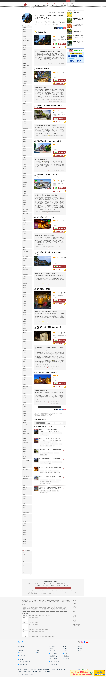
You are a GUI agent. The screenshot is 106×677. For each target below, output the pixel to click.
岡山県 (36, 631)
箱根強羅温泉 (25, 211)
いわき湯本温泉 (25, 128)
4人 (23, 556)
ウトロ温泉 (24, 38)
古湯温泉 (24, 498)
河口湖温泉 (24, 218)
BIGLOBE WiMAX (22, 655)
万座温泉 (24, 164)
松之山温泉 (24, 292)
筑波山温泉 (24, 184)
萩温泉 (24, 474)
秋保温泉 (24, 72)
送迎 (49, 472)
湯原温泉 (24, 465)
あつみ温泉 (24, 101)
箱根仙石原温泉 (25, 213)
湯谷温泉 (24, 384)
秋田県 (43, 615)
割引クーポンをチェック (60, 47)
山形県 (46, 615)
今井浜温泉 (24, 339)
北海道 (30, 615)
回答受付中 (49, 423)
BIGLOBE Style (67, 656)
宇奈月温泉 (24, 294)
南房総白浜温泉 (25, 195)
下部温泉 (24, 220)
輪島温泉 (24, 312)
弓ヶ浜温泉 (24, 359)
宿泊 (40, 445)
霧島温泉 (67, 609)
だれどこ (74, 608)
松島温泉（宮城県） (26, 81)
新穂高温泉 (24, 368)
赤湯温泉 (24, 99)
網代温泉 (24, 328)
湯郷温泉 (24, 467)
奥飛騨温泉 (24, 370)
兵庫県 (40, 629)
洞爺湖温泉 (24, 45)
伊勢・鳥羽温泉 (25, 386)
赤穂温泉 (24, 422)
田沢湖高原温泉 (25, 90)
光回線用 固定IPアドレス (54, 655)
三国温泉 (24, 316)
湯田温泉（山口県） (26, 476)
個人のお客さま (21, 646)
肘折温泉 (24, 114)
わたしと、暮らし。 (76, 612)
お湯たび (74, 611)
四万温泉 (24, 166)
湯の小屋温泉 (25, 182)
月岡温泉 (52, 607)
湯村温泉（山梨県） (26, 224)
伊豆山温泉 (24, 332)
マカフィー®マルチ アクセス (55, 662)
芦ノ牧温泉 (24, 123)
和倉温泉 (35, 608)
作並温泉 (24, 74)
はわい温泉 (24, 456)
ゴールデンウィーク (56, 481)
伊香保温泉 (41, 454)
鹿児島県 (49, 636)
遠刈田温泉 (24, 76)
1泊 (53, 445)
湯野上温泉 (24, 139)
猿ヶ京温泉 (24, 175)
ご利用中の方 (79, 646)
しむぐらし (39, 652)
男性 (23, 570)
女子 (23, 572)
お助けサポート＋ (22, 659)
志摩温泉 (24, 388)
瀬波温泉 (24, 287)
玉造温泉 (24, 458)
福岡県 (30, 636)
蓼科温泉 (24, 247)
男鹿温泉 (24, 87)
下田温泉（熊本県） (26, 512)
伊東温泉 (24, 321)
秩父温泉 (24, 186)
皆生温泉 (24, 451)
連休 (40, 483)
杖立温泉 (24, 516)
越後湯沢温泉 (25, 283)
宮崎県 (46, 636)
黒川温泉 (24, 505)
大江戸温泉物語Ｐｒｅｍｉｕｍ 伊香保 (49, 141)
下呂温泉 (24, 364)
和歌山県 (46, 629)
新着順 (39, 426)
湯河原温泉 (24, 202)
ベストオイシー (75, 615)
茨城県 (36, 617)
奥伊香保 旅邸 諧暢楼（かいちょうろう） (49, 328)
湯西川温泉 (24, 157)
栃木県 (30, 617)
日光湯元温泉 (33, 611)
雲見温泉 (24, 350)
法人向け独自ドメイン (54, 664)
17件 (62, 73)
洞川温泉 (24, 435)
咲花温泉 (24, 285)
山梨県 (30, 622)
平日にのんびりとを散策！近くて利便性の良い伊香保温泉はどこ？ (54, 135)
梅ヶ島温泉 (24, 343)
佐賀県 (33, 636)
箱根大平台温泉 (25, 209)
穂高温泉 (24, 265)
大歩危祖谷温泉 (25, 478)
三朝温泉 (24, 449)
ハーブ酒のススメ (76, 625)
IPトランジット (53, 659)
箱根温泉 (24, 200)
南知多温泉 (24, 382)
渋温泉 (24, 242)
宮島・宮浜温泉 (25, 469)
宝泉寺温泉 (24, 539)
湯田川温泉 (24, 117)
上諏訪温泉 (24, 240)
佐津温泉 (24, 429)
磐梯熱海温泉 (25, 137)
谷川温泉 (24, 177)
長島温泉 (24, 393)
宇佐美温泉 (24, 341)
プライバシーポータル (56, 669)
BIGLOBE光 (21, 650)
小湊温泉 (24, 191)
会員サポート (80, 651)
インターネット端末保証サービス (25, 661)
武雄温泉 (24, 496)
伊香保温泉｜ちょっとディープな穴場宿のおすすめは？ (51, 366)
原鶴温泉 (24, 492)
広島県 (40, 631)
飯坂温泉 (24, 126)
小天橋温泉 (24, 406)
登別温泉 (24, 29)
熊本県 (40, 636)
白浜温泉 (24, 438)
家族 (23, 552)
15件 (62, 112)
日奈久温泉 (24, 521)
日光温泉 (24, 155)
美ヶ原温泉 (24, 233)
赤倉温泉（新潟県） (26, 274)
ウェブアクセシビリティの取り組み (36, 669)
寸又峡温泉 (24, 352)
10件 (62, 181)
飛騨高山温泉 (25, 373)
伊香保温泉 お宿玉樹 (43, 289)
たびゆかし (75, 621)
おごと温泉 (24, 397)
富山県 (30, 624)
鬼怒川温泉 (24, 141)
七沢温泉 (24, 204)
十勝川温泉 (24, 31)
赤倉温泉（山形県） (26, 96)
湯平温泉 (24, 541)
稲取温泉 (24, 337)
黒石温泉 (24, 58)
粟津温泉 (24, 303)
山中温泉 (24, 301)
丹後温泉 (24, 411)
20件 (62, 37)
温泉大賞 (38, 650)
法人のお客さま (52, 646)
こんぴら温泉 (25, 480)
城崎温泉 (64, 608)
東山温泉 (24, 121)
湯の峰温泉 (24, 444)
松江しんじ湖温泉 (26, 460)
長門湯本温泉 (25, 471)
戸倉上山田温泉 (25, 251)
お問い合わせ (20, 669)
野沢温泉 (24, 227)
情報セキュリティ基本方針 (33, 671)
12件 (62, 145)
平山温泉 (24, 523)
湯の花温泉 (24, 415)
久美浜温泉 (24, 404)
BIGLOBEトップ (47, 671)
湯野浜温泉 (24, 119)
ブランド (65, 650)
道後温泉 (24, 485)
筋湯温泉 (24, 534)
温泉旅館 (47, 445)
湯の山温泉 (24, 395)
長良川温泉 (24, 375)
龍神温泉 (24, 447)
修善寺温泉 (24, 323)
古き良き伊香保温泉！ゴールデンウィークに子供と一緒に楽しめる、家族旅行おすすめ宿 (56, 168)
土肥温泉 (24, 355)
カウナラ (74, 619)
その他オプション (22, 666)
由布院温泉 (24, 530)
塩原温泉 (24, 146)
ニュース (65, 653)
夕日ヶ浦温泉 (25, 413)
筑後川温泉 (24, 489)
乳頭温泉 (24, 83)
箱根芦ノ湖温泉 (25, 206)
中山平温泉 (24, 78)
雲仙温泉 (24, 501)
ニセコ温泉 (24, 47)
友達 (23, 565)
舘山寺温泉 (24, 348)
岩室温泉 (24, 278)
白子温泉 (24, 193)
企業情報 (64, 646)
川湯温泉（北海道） (26, 40)
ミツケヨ (74, 620)
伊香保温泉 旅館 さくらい (45, 217)
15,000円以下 (48, 483)
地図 (55, 77)
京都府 (33, 629)
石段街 (51, 445)
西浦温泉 (24, 379)
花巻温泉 (24, 67)
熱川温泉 (24, 361)
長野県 (33, 622)
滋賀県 (30, 629)
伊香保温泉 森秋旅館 (43, 68)
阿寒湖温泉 (24, 36)
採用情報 (65, 655)
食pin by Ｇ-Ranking (76, 624)
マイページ (80, 648)
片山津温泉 (24, 305)
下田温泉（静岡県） (26, 325)
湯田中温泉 (24, 267)
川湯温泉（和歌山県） (26, 442)
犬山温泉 (24, 377)
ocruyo (74, 610)
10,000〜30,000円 (57, 472)
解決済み (59, 423)
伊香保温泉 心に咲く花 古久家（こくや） (49, 175)
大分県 (43, 636)
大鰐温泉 (24, 56)
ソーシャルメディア (67, 658)
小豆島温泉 (24, 483)
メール (79, 650)
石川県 (33, 624)
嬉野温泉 (24, 494)
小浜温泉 (24, 503)
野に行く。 (75, 617)
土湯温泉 (24, 132)
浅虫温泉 (24, 54)
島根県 (33, 631)
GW (50, 481)
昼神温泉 (24, 260)
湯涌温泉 (24, 310)
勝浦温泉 (24, 440)
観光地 (46, 472)
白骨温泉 (24, 229)
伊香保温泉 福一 (41, 32)
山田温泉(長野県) (25, 269)
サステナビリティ (67, 651)
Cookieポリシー (64, 669)
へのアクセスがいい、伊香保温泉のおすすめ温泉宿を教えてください (54, 99)
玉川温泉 (24, 85)
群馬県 (44, 490)
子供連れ (24, 554)
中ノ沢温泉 (24, 135)
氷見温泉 (24, 296)
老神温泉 (24, 168)
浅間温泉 (24, 231)
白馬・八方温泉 (25, 256)
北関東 (41, 490)
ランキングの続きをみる (50, 406)
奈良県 (43, 629)
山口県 (43, 631)
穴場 (43, 445)
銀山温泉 (24, 94)
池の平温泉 (24, 276)
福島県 (49, 615)
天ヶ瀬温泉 (24, 532)
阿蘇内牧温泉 (25, 507)
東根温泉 (24, 112)
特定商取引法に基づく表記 (22, 671)
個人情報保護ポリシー (47, 669)
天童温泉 (24, 110)
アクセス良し (42, 492)
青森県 (33, 615)
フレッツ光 (52, 651)
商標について (41, 671)
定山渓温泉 (24, 27)
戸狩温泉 (24, 249)
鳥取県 (30, 631)
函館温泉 (24, 49)
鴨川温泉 (24, 188)
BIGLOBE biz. (52, 648)
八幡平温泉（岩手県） (26, 65)
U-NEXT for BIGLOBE (23, 664)
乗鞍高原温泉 (25, 254)
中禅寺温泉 (24, 150)
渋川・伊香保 (42, 481)
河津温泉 (24, 346)
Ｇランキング (75, 607)
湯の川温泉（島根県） (26, 462)
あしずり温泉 (25, 487)
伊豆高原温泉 (25, 330)
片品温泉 (24, 173)
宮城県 (40, 615)
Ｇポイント (75, 606)
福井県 (36, 624)
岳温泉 (24, 130)
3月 (40, 463)
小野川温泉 (24, 103)
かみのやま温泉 (25, 105)
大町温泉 (24, 236)
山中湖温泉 (24, 222)
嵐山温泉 (24, 402)
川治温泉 (24, 148)
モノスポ (74, 616)
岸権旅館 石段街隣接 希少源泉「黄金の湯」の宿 (49, 106)
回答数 (43, 426)
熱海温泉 (24, 319)
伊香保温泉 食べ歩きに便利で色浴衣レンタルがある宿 (51, 211)
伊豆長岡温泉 (25, 334)
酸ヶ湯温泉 (24, 611)
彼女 (23, 561)
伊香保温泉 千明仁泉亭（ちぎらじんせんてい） (49, 253)
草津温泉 (24, 159)
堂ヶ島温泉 (24, 357)
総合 (51, 426)
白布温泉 (24, 108)
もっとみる (30, 574)
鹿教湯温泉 (24, 238)
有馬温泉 (24, 420)
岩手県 (36, 615)
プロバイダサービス (53, 653)
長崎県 (36, 636)
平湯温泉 (24, 366)
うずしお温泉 (25, 424)
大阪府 (36, 629)
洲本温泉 (24, 431)
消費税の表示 (26, 669)
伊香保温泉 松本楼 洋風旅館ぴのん (49, 372)
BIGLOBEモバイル (22, 653)
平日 (57, 490)
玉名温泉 (24, 514)
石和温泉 (24, 215)
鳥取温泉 (24, 453)
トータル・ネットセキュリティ (24, 662)
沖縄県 (53, 636)
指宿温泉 (24, 543)
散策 (46, 463)
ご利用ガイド (75, 603)
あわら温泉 (24, 314)
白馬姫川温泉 (25, 258)
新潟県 (36, 622)
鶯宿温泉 (24, 63)
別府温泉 (59, 609)
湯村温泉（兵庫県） (26, 433)
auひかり (20, 652)
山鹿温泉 (24, 525)
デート (43, 463)
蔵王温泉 (24, 92)
